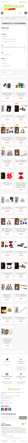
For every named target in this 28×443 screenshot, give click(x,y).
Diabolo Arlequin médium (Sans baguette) (7, 296)
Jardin (2, 393)
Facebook (2, 409)
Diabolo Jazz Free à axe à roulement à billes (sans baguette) (21, 230)
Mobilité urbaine (5, 392)
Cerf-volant (12, 392)
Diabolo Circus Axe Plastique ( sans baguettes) (20, 94)
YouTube (6, 409)
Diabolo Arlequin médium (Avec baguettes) (7, 162)
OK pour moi (23, 440)
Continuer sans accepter (4, 441)
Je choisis (14, 440)
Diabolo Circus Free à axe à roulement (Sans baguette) (7, 230)
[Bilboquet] (14, 7)
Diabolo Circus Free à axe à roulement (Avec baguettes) (21, 139)
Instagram (9, 409)
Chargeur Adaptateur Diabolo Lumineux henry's (7, 94)
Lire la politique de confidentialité (7, 435)
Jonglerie (18, 392)
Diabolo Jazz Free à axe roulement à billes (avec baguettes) (7, 139)
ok (24, 417)
